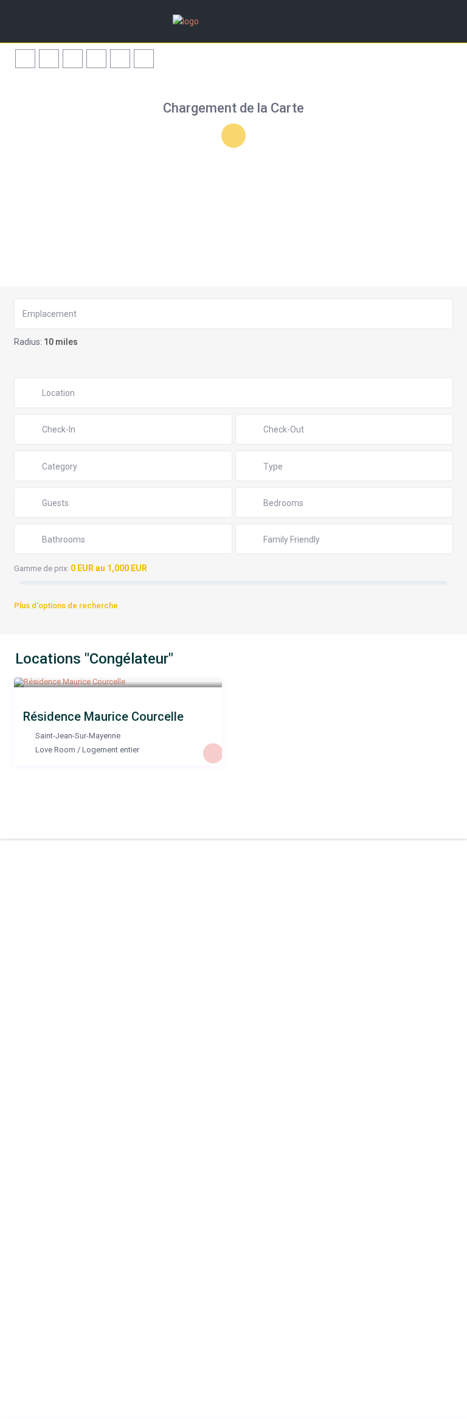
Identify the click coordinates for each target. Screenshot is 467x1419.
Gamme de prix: (41, 568)
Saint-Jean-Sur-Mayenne (77, 735)
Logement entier (110, 749)
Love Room (55, 749)
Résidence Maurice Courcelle (103, 716)
